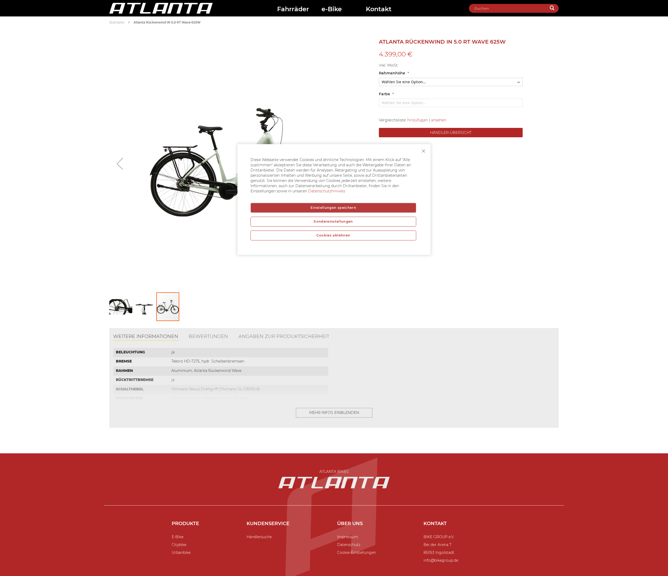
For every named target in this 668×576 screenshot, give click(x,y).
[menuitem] (294, 9)
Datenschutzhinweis (326, 191)
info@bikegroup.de (441, 560)
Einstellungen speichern (333, 208)
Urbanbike (181, 552)
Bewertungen (208, 336)
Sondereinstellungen (333, 221)
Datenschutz (348, 544)
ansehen (438, 120)
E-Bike (177, 537)
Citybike (179, 544)
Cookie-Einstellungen (356, 552)
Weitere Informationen (145, 336)
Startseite (116, 22)
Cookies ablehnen (333, 235)
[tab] (145, 337)
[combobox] (514, 8)
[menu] (341, 9)
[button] (119, 163)
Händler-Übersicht (451, 132)
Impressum (347, 537)
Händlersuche (259, 537)
